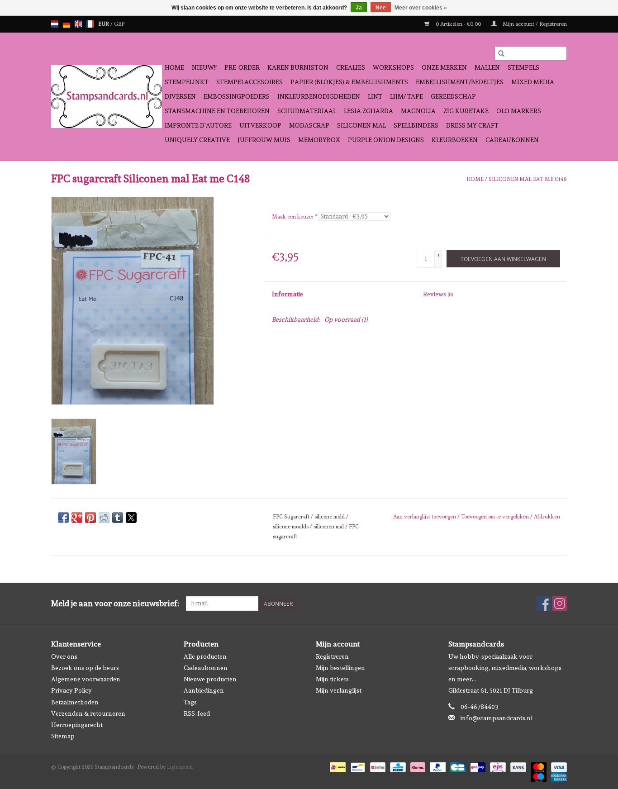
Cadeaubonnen (512, 139)
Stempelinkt (187, 82)
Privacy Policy (71, 690)
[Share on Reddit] (104, 517)
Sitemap (63, 736)
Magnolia (418, 110)
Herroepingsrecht (77, 724)
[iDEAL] (337, 766)
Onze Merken (444, 67)
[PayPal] (437, 766)
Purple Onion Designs (386, 139)
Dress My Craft (472, 125)
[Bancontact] (357, 766)
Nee (381, 8)
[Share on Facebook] (63, 517)
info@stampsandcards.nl (496, 718)
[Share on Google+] (76, 517)
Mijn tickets (332, 679)
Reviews (438, 294)
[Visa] (557, 766)
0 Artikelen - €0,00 (458, 24)
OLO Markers (518, 110)
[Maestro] (538, 776)
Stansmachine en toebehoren (217, 110)
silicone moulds (291, 526)
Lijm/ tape (406, 96)
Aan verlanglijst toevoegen (425, 516)
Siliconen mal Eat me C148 (528, 179)
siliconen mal (329, 526)
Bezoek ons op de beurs (85, 667)
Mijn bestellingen (340, 667)
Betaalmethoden (75, 702)
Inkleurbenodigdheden (318, 96)
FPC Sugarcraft (291, 516)
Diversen (180, 96)
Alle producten (205, 656)
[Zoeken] (501, 53)
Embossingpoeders (237, 96)
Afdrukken (547, 516)
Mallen (487, 67)
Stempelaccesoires (249, 82)
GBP (119, 24)
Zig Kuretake (466, 110)
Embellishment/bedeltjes (460, 82)
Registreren (332, 656)
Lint (375, 96)
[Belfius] (377, 766)
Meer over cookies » (421, 8)
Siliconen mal (361, 125)
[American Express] (557, 776)
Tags (190, 702)
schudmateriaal (306, 110)
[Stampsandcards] (106, 96)
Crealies (350, 67)
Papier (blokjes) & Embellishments (349, 82)
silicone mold (329, 516)
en (78, 24)
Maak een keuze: (294, 217)
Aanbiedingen (204, 690)
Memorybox (319, 139)
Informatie (287, 294)
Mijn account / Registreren (534, 24)
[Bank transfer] (517, 766)
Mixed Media (532, 82)
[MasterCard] (538, 766)
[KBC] (397, 766)
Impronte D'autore (198, 125)
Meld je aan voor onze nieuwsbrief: (115, 603)
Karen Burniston (297, 67)
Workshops (393, 67)
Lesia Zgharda (368, 110)
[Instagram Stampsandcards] (559, 603)
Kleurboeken (455, 139)
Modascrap (309, 125)
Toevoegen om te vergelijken (495, 516)
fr (90, 24)
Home (174, 67)
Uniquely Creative (197, 139)
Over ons (64, 656)
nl (54, 24)
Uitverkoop (260, 125)
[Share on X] (131, 517)
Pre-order (242, 67)
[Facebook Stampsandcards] (544, 603)
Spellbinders (416, 125)
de (66, 24)
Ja (359, 8)
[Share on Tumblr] (117, 517)
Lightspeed (180, 767)
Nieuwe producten (210, 679)
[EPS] (497, 766)
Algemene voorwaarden (85, 679)
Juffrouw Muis (264, 139)
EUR (104, 24)
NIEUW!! (204, 67)
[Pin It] (90, 517)
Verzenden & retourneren (88, 713)
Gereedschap (453, 96)
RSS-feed (197, 713)
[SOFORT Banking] (417, 766)
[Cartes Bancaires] (457, 766)
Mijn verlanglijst (338, 690)
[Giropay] (477, 766)
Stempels (523, 67)
